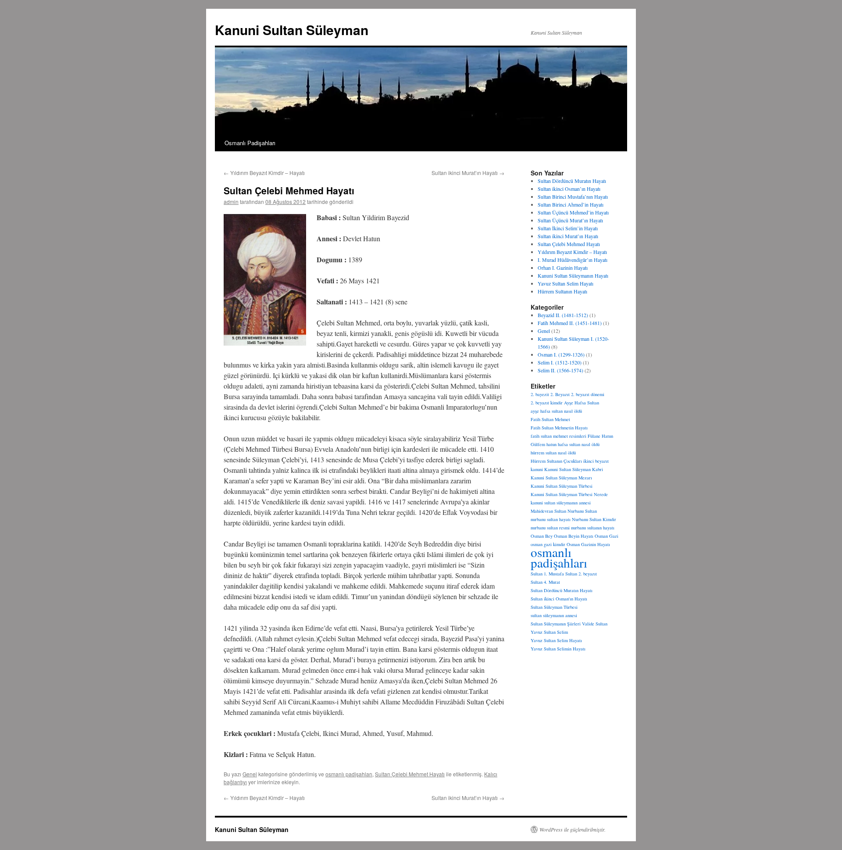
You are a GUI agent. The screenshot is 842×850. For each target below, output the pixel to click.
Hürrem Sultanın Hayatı (562, 291)
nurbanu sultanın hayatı (592, 528)
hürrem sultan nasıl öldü (553, 453)
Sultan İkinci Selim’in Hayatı (568, 228)
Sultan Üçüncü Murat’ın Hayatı (570, 220)
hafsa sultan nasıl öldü (578, 444)
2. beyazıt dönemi (587, 394)
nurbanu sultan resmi (550, 528)
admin (231, 201)
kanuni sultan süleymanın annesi (561, 503)
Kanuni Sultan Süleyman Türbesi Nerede (569, 494)
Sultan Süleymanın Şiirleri (556, 624)
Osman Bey (542, 536)
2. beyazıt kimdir (547, 403)
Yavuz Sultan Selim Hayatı (565, 283)
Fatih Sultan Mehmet (550, 419)
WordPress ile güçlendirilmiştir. (572, 829)
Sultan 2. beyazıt (581, 574)
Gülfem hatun (544, 444)
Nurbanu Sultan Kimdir (594, 519)
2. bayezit (540, 394)
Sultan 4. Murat (545, 582)
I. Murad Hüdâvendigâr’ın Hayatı (572, 259)
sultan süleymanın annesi (554, 615)
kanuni (537, 469)
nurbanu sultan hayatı (551, 519)
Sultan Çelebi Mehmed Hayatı (569, 243)
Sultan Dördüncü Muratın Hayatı (572, 180)
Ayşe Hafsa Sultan (581, 403)
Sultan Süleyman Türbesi (554, 607)
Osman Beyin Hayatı (573, 536)
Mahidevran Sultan (548, 511)
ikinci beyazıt (596, 461)
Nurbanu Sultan (582, 511)
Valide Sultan (594, 624)
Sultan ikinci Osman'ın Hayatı (559, 599)
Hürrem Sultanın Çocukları (556, 461)
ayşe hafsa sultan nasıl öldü (556, 411)
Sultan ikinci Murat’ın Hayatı (468, 172)
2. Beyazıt (560, 394)
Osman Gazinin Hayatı (588, 544)
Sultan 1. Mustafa (547, 574)
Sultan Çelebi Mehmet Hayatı (410, 774)
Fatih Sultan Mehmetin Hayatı (559, 428)
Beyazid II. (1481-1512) (563, 314)
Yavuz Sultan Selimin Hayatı (558, 649)
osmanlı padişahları (348, 774)
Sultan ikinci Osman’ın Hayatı (569, 188)
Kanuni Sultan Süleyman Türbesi (561, 486)
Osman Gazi (606, 536)
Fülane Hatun (600, 436)
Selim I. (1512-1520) (560, 362)
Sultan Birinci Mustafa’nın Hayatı (573, 196)
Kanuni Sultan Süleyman (291, 29)
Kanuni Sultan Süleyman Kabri (573, 469)
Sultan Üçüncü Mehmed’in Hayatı (573, 212)
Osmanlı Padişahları (250, 143)
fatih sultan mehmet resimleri (558, 436)
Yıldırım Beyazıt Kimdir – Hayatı (264, 172)
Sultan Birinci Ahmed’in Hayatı (570, 204)
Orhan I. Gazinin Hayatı (563, 267)
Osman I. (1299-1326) (561, 354)
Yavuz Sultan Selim (549, 632)
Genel (250, 774)
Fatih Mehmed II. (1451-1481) (570, 322)
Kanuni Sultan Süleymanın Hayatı (573, 275)
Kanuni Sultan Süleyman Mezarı (561, 478)
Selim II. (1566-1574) (560, 370)
